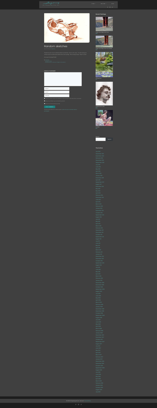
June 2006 (98, 374)
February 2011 (99, 252)
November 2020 (100, 156)
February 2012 (99, 228)
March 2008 (99, 328)
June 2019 (98, 167)
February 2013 (99, 206)
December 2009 (100, 282)
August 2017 (99, 184)
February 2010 (99, 278)
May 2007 (98, 350)
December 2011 (100, 230)
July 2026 (98, 151)
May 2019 (98, 169)
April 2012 (98, 223)
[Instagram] (110, 7)
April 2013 (98, 202)
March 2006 (99, 381)
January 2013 (99, 208)
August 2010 (99, 265)
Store (93, 3)
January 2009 (99, 306)
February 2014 (99, 195)
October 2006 (99, 365)
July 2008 (98, 319)
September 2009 (100, 289)
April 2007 (98, 352)
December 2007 (100, 335)
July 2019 (98, 164)
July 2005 (98, 392)
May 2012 (98, 221)
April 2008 (98, 326)
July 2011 (98, 241)
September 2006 (100, 368)
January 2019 (99, 175)
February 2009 (99, 304)
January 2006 (99, 385)
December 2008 (100, 309)
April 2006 (98, 378)
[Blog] (112, 7)
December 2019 (100, 160)
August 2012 (99, 217)
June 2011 (98, 243)
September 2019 (100, 162)
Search (97, 136)
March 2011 (98, 250)
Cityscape (47, 59)
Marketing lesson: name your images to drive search (55, 62)
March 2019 (98, 173)
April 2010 (98, 274)
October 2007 (99, 339)
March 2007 (99, 354)
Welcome (103, 3)
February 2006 (99, 383)
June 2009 (98, 295)
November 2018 (100, 178)
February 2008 (99, 330)
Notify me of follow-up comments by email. (55, 101)
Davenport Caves (48, 61)
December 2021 (100, 153)
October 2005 (99, 387)
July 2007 (98, 346)
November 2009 (100, 285)
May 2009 (98, 298)
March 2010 (98, 276)
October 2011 (99, 234)
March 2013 (98, 204)
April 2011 (98, 247)
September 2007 (100, 341)
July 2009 (98, 293)
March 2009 (99, 302)
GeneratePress (87, 400)
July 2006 (98, 372)
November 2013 (100, 197)
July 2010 (98, 267)
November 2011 (99, 232)
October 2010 (99, 261)
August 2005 (99, 389)
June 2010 (98, 269)
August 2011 (98, 239)
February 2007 (99, 357)
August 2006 (99, 370)
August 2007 (99, 344)
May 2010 (98, 271)
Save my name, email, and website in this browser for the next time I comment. (63, 98)
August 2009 (99, 291)
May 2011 (98, 245)
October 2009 (99, 287)
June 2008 (98, 322)
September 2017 (100, 182)
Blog (113, 3)
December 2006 (100, 361)
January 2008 (99, 333)
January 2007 (99, 359)
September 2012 (100, 215)
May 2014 (98, 191)
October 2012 (99, 212)
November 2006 (100, 363)
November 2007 (100, 337)
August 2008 (99, 317)
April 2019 (98, 171)
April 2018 (98, 180)
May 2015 (98, 188)
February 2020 (99, 158)
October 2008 (99, 313)
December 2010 (100, 256)
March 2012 (98, 226)
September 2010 (100, 263)
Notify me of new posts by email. (52, 103)
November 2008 (100, 311)
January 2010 (99, 280)
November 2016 (100, 186)
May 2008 (98, 324)
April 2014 (98, 193)
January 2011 (99, 254)
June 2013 (98, 199)
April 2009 (98, 300)
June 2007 (98, 348)
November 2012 (100, 210)
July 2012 (98, 219)
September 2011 (100, 236)
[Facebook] (107, 7)
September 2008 (100, 315)
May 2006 (98, 376)
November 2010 (100, 258)
